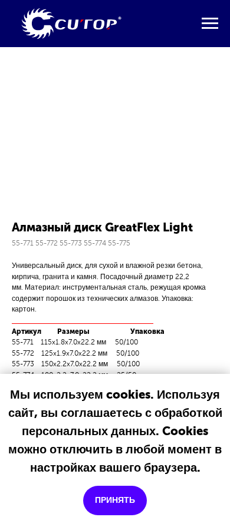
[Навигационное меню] (210, 23)
